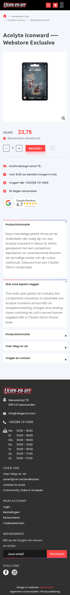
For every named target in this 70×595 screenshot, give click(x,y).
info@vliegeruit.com (21, 413)
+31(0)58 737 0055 (37, 182)
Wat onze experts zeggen (22, 284)
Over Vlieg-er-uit (17, 346)
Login (6, 507)
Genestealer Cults (20, 16)
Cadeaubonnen (13, 523)
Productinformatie (18, 224)
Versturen (56, 554)
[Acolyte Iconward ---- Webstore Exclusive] (35, 81)
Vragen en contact (18, 358)
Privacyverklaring (50, 591)
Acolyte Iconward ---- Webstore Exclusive (28, 20)
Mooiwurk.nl (46, 587)
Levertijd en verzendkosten (21, 479)
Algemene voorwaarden (24, 591)
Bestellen (35, 148)
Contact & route (14, 485)
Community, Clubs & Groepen (23, 490)
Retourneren (11, 517)
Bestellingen (11, 512)
